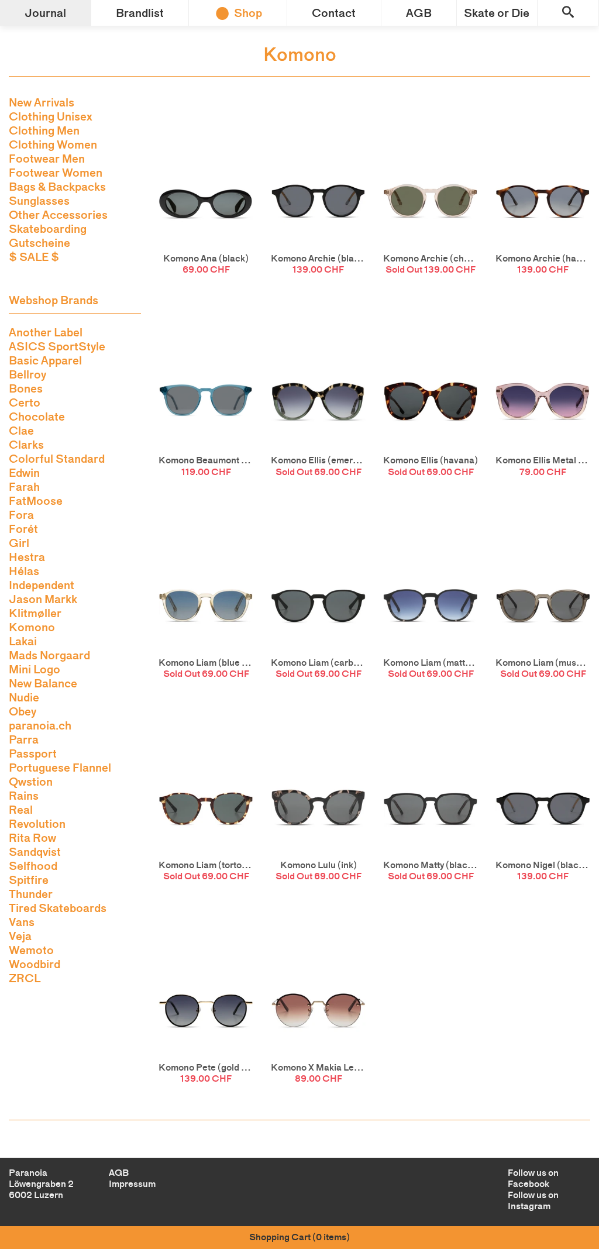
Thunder (31, 894)
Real (21, 810)
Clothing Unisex (50, 116)
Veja (20, 936)
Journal (45, 13)
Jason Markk (43, 599)
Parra (24, 739)
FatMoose (36, 501)
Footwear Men (47, 159)
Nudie (24, 697)
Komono (32, 627)
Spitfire (29, 880)
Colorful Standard (57, 459)
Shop (248, 13)
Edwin (24, 473)
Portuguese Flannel (60, 768)
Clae (21, 431)
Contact (334, 13)
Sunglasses (39, 201)
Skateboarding (48, 229)
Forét (23, 529)
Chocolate (37, 417)
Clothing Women (53, 144)
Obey (22, 711)
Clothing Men (44, 130)
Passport (33, 753)
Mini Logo (34, 669)
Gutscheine (39, 243)
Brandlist (140, 13)
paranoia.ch (40, 725)
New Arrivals (41, 102)
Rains (24, 796)
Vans (22, 922)
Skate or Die (496, 13)
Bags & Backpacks (57, 187)
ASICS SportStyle (57, 346)
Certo (24, 402)
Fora (21, 515)
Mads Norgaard (49, 655)
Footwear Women (55, 173)
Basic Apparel (45, 360)
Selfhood (33, 866)
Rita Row (32, 838)
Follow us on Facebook (533, 1178)
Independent (41, 585)
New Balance (43, 683)
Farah (24, 487)
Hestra (27, 557)
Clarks (26, 445)
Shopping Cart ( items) (299, 1237)
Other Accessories (58, 215)
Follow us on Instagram (533, 1200)
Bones (26, 388)
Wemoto (31, 950)
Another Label (45, 332)
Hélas (24, 571)
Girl (19, 543)
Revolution (37, 824)
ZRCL (24, 978)
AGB (419, 13)
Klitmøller (35, 613)
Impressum (132, 1183)
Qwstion (31, 782)
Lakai (23, 641)
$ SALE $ (34, 257)
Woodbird (34, 964)
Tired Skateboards (57, 908)
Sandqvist (35, 852)
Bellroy (27, 374)
